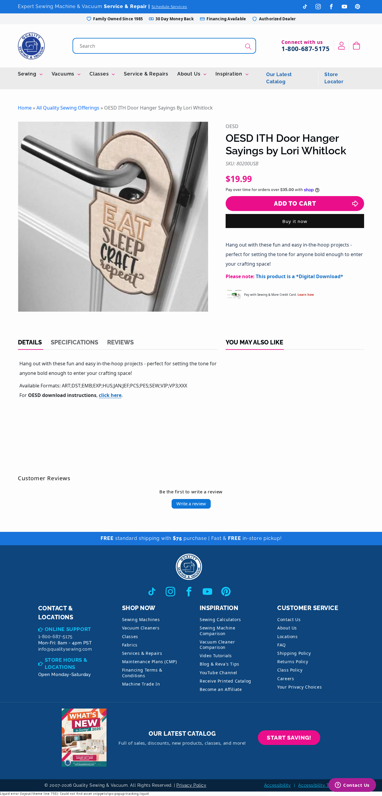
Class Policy (289, 670)
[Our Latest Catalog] (84, 738)
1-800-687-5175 (305, 48)
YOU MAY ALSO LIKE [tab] (254, 342)
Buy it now (294, 221)
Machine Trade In (141, 684)
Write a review (191, 503)
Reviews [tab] (120, 342)
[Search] (248, 46)
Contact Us (289, 619)
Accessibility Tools (317, 785)
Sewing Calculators (220, 619)
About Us (189, 74)
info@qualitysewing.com (65, 649)
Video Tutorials (216, 655)
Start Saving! (289, 737)
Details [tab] (30, 342)
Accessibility (277, 785)
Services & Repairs (142, 653)
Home (25, 107)
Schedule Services (169, 7)
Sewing (28, 74)
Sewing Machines (141, 619)
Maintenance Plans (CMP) (149, 661)
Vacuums (64, 74)
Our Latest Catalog (279, 78)
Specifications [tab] (74, 342)
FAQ (281, 645)
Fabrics (130, 645)
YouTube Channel (218, 672)
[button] (356, 45)
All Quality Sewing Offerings (67, 107)
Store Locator (333, 78)
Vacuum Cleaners (141, 628)
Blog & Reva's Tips (219, 664)
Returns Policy (292, 661)
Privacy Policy (191, 785)
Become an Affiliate (221, 689)
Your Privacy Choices (299, 687)
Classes (100, 74)
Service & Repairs (146, 74)
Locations (287, 636)
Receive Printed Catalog (225, 681)
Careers (285, 678)
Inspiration (229, 74)
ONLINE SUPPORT (68, 629)
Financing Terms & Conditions (142, 672)
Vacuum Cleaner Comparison (217, 644)
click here (110, 395)
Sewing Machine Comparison (217, 630)
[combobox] (165, 46)
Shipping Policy (294, 653)
